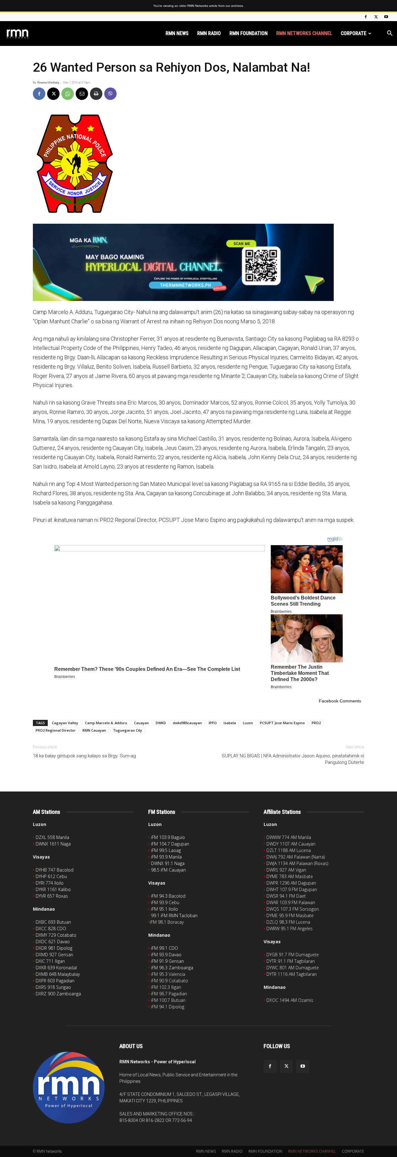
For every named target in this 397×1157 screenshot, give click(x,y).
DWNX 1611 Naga (53, 844)
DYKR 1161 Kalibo (53, 889)
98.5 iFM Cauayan (168, 870)
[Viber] (110, 93)
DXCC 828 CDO (51, 928)
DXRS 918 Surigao (53, 987)
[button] (389, 34)
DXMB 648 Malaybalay (58, 974)
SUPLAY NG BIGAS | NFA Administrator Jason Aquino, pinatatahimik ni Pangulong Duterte (293, 759)
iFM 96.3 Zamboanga (172, 968)
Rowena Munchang (48, 82)
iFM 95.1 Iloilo (164, 909)
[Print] (96, 93)
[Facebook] (365, 16)
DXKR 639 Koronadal (56, 968)
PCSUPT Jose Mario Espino (282, 722)
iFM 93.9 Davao (166, 954)
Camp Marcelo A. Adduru (106, 722)
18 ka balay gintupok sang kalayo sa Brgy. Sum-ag (84, 756)
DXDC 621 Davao (53, 941)
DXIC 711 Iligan (50, 961)
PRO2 (316, 722)
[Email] (82, 93)
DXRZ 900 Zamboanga (58, 994)
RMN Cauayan (94, 730)
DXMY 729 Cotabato (56, 935)
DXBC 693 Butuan (53, 922)
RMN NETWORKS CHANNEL (304, 33)
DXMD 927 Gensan (54, 954)
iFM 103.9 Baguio (168, 837)
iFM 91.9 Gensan (167, 961)
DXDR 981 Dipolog (54, 948)
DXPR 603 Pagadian (55, 981)
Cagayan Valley (65, 722)
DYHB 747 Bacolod (55, 870)
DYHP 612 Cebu (51, 876)
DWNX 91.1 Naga (168, 863)
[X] (376, 16)
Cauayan (141, 722)
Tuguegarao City (127, 730)
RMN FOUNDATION (249, 33)
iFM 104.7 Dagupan (170, 844)
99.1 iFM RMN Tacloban (174, 915)
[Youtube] (386, 16)
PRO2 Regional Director (56, 730)
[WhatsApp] (67, 93)
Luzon (248, 722)
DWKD (161, 722)
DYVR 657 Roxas (52, 896)
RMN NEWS (177, 33)
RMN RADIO (209, 33)
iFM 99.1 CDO (164, 948)
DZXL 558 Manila (52, 837)
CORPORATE (353, 33)
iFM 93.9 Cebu (165, 902)
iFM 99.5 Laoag (166, 850)
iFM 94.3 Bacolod (168, 896)
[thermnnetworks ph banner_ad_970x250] (198, 262)
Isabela (230, 722)
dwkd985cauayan (187, 722)
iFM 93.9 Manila (166, 857)
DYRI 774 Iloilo (50, 883)
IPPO (213, 722)
